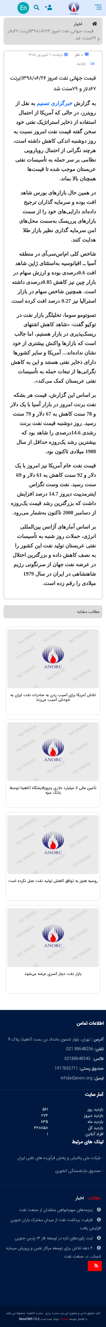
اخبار (78, 24)
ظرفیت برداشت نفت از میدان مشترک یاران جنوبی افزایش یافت (55, 1216)
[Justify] (47, 8)
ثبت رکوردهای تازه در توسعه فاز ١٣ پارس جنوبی (54, 1231)
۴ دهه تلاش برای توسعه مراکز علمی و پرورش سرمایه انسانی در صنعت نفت (53, 1245)
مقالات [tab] (94, 1198)
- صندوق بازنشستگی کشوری (79, 1171)
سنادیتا (64, 1319)
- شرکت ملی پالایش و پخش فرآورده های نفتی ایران (60, 1158)
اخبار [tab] (79, 1198)
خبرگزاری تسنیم (54, 103)
